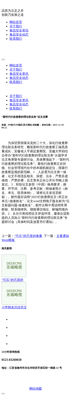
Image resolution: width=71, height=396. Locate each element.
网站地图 (35, 388)
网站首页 (15, 22)
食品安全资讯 (18, 30)
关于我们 (15, 26)
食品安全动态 (18, 34)
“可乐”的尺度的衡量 (28, 236)
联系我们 (15, 38)
